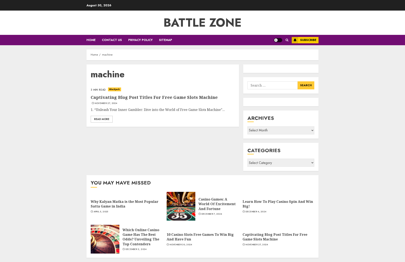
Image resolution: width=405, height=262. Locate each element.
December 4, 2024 (256, 211)
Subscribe (308, 40)
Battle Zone (202, 22)
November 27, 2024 (106, 103)
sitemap (165, 40)
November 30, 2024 (181, 244)
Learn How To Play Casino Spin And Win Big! (278, 204)
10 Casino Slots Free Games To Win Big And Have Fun (200, 237)
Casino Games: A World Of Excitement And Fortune (217, 204)
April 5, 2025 (101, 211)
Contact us (112, 40)
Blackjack (114, 89)
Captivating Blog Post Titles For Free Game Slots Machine (154, 97)
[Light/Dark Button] (278, 40)
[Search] (287, 40)
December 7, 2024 (211, 214)
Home (91, 40)
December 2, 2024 (136, 249)
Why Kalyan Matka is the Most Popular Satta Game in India (124, 204)
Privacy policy (140, 40)
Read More (101, 119)
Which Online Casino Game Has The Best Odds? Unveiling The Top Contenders (141, 237)
